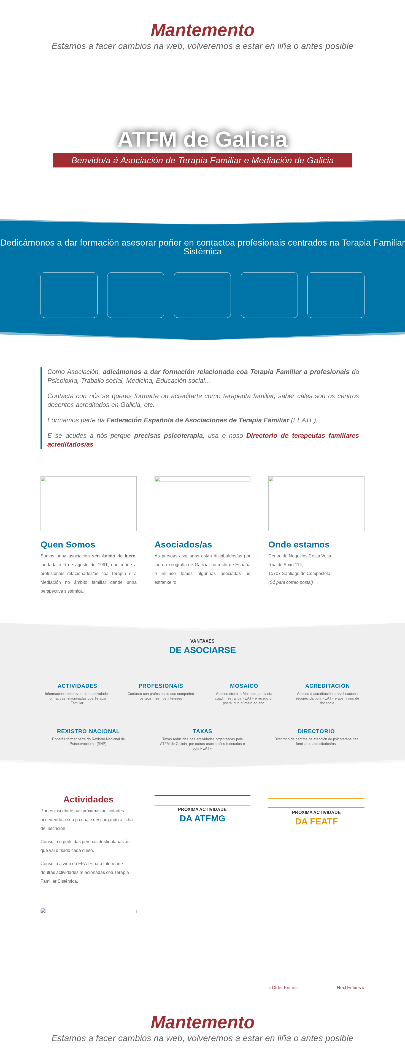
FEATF (315, 885)
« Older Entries (283, 987)
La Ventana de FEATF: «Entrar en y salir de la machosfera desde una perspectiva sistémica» (312, 870)
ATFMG (201, 881)
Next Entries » (350, 987)
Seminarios (217, 881)
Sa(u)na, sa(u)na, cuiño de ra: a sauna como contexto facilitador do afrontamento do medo (201, 867)
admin (169, 881)
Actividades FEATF (335, 885)
